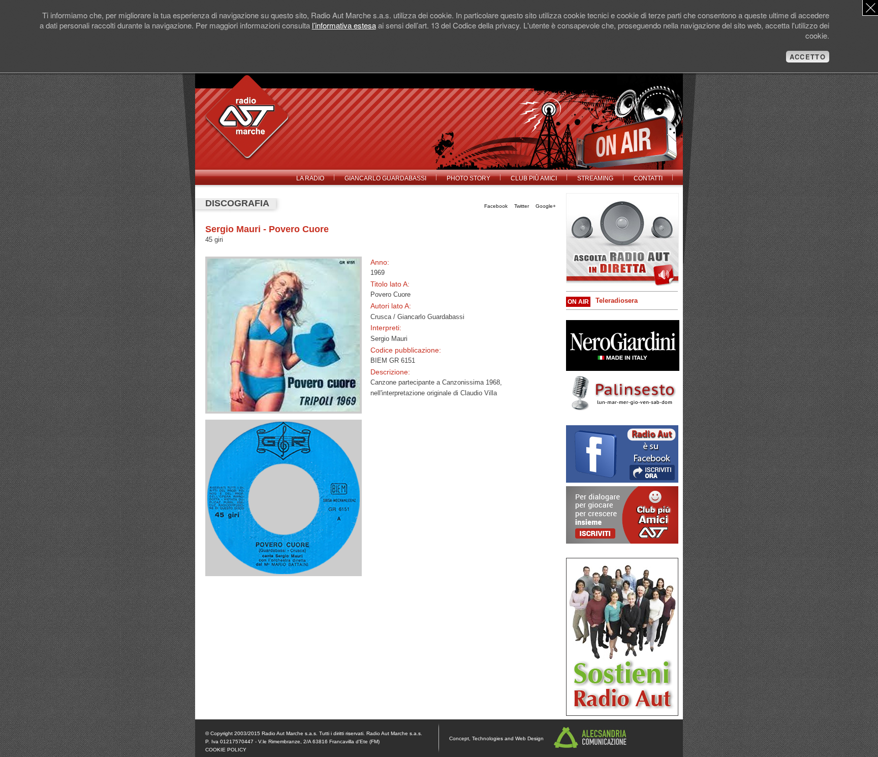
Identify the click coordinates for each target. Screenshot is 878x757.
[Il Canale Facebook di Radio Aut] (622, 480)
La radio (310, 178)
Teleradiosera (616, 300)
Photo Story (468, 178)
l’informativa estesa (344, 25)
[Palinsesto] (622, 409)
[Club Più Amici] (622, 713)
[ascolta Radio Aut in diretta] (622, 239)
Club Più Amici (534, 178)
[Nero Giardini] (622, 368)
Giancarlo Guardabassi (385, 178)
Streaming (595, 178)
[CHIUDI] (870, 8)
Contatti (648, 178)
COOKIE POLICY (225, 749)
